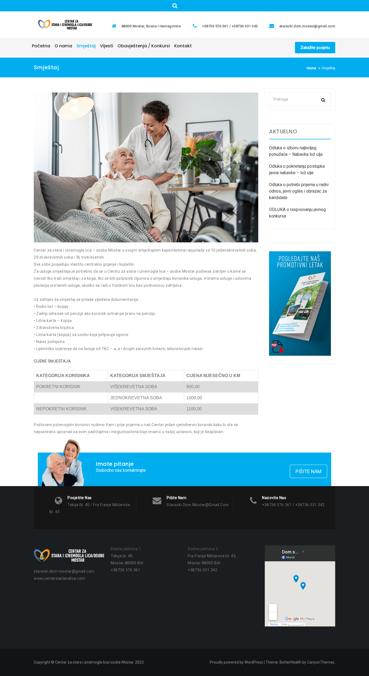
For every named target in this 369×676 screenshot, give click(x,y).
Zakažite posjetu (315, 47)
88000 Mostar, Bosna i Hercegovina (151, 26)
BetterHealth (290, 662)
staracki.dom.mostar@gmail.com (307, 26)
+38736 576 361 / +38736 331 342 (230, 26)
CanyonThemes (320, 662)
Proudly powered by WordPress (236, 662)
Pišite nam (308, 471)
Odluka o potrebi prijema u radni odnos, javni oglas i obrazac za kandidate (298, 191)
